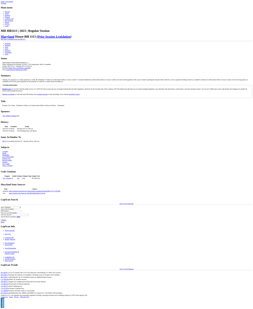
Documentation (9, 243)
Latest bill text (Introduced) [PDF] (16, 70)
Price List (8, 234)
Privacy (16, 297)
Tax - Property (7, 178)
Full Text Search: (6, 215)
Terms (11, 297)
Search (7, 22)
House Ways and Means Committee (19, 68)
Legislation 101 (9, 257)
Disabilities (5, 155)
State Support (9, 261)
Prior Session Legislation (54, 36)
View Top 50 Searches (126, 203)
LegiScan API (9, 19)
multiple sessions (42, 94)
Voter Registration (10, 248)
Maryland (7, 36)
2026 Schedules (10, 230)
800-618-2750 (24, 297)
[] (18, 217)
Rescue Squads (7, 160)
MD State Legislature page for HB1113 (13, 39)
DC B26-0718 (5, 293)
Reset (2, 222)
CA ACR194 (5, 288)
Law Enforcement (8, 157)
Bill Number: (5, 211)
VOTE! (7, 24)
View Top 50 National (127, 269)
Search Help (8, 245)
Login (6, 26)
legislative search (74, 94)
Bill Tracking (9, 20)
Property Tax (6, 158)
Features (7, 15)
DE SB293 (4, 272)
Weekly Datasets (10, 239)
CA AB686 (4, 291)
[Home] (3, 3)
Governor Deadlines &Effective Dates (12, 252)
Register (7, 12)
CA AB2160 (5, 279)
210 (18, 178)
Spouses (5, 162)
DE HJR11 (4, 275)
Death (4, 153)
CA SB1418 (4, 284)
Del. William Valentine (10, 116)
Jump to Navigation (7, 1)
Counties (5, 151)
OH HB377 (4, 282)
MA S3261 (4, 277)
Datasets (7, 17)
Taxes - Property (7, 165)
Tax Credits (6, 164)
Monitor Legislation (8, 94)
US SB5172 (4, 286)
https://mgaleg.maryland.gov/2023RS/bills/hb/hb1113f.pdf (27, 193)
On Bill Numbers (10, 259)
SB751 (4, 141)
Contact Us (4, 297)
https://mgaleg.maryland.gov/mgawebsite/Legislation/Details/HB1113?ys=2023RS (34, 191)
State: (3, 207)
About (7, 13)
